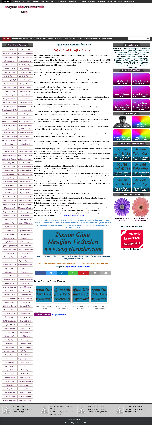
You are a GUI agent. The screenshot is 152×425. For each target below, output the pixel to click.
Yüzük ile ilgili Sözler (25, 396)
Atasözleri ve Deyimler (9, 136)
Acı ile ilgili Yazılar (9, 53)
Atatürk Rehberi (122, 126)
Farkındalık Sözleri (9, 249)
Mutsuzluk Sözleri (9, 313)
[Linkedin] (62, 273)
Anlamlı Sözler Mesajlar (20, 39)
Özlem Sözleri (25, 325)
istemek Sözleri (9, 283)
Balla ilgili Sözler (9, 166)
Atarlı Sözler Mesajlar (25, 133)
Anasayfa (6, 1)
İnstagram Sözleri (9, 279)
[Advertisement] (106, 19)
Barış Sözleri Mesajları (25, 166)
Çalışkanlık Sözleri (25, 219)
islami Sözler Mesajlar (25, 279)
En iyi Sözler (25, 238)
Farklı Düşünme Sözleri (25, 249)
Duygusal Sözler (25, 234)
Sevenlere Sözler (25, 344)
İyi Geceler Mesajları (9, 287)
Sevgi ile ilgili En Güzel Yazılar (141, 219)
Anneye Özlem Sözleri (96, 406)
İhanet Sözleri (9, 272)
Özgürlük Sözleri (25, 321)
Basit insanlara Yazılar (25, 170)
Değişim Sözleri (10, 227)
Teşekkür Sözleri (25, 377)
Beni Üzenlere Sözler (25, 197)
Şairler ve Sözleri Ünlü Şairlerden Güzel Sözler (122, 107)
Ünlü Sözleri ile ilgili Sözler (122, 82)
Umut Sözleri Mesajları (25, 381)
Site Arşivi (82, 1)
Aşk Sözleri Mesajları (25, 129)
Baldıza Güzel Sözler (9, 163)
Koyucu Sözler (25, 302)
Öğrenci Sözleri (10, 317)
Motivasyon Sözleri (9, 310)
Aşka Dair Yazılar (9, 133)
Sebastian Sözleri (9, 340)
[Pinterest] (83, 273)
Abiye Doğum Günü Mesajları (140, 173)
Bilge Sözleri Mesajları (25, 208)
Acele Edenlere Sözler (25, 50)
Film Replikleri (9, 253)
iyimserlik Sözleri (25, 287)
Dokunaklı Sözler (9, 234)
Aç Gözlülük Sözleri (9, 57)
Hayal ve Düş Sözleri (25, 261)
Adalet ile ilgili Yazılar (25, 57)
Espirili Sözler (9, 242)
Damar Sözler (9, 223)
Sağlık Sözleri (25, 336)
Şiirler (25, 366)
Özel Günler (50, 1)
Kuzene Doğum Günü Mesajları (140, 189)
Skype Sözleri (25, 355)
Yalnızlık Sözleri (9, 392)
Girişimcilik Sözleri (25, 253)
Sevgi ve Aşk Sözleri (25, 347)
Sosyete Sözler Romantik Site (24, 9)
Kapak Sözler (9, 291)
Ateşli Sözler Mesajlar (9, 140)
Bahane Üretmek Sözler (25, 155)
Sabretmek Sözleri (9, 336)
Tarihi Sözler (25, 370)
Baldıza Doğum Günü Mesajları (122, 173)
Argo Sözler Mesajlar (9, 114)
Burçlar (79, 39)
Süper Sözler (9, 366)
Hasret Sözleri (9, 261)
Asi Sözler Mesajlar (25, 121)
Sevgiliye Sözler (9, 351)
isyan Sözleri (25, 283)
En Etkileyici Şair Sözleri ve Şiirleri (140, 95)
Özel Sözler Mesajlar (9, 321)
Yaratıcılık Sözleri (25, 392)
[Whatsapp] (73, 273)
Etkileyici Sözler (25, 242)
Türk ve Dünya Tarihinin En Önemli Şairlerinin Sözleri (141, 106)
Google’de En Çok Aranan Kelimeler (122, 138)
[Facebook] (40, 273)
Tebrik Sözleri (9, 374)
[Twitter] (51, 273)
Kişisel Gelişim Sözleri (25, 298)
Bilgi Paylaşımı (70, 39)
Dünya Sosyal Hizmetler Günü (140, 138)
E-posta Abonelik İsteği (126, 1)
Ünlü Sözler (72, 1)
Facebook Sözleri (25, 246)
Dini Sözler (9, 231)
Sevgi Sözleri (9, 347)
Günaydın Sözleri (9, 257)
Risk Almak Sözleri (10, 332)
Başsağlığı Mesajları (9, 178)
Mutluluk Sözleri (25, 310)
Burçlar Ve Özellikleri (9, 215)
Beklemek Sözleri (9, 189)
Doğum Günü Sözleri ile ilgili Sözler (122, 157)
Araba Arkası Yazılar (25, 102)
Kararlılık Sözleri (9, 294)
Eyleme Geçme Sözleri (9, 246)
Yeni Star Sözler (18, 406)
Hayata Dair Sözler (9, 264)
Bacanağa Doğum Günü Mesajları (140, 158)
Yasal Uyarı (112, 1)
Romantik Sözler (38, 1)
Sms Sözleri (9, 359)
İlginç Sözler (25, 272)
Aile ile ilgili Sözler (25, 76)
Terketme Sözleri (9, 377)
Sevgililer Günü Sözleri (133, 406)
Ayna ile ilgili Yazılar (25, 140)
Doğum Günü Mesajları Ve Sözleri (77, 267)
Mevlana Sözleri (25, 306)
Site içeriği (91, 1)
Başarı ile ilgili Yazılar (25, 174)
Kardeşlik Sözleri (25, 294)
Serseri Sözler (25, 340)
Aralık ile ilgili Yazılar (25, 106)
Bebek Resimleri (25, 181)
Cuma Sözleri (9, 219)
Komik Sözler (9, 302)
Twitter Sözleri (9, 381)
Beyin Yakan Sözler (9, 204)
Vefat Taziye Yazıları (9, 389)
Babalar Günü (9, 151)
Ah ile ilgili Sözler (9, 76)
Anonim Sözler (25, 99)
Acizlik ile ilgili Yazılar (25, 53)
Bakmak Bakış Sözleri (25, 159)
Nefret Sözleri (25, 313)
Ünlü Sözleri (9, 385)
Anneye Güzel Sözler (55, 39)
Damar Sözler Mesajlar (92, 39)
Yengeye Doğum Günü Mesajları (122, 189)
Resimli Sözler (25, 328)
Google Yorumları (59, 315)
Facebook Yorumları (42, 315)
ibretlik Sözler (9, 268)
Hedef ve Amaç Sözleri (25, 264)
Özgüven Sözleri (9, 325)
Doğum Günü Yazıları (25, 231)
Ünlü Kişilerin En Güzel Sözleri (140, 82)
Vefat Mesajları (25, 385)
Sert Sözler (9, 344)
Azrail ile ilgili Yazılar (9, 148)
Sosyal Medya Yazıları (25, 359)
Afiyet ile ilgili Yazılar (25, 65)
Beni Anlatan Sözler (9, 197)
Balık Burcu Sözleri (25, 163)
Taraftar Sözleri (9, 370)
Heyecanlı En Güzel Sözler (122, 219)
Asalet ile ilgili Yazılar (9, 121)
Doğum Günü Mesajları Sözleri (73, 215)
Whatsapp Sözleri (25, 389)
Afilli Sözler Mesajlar (9, 65)
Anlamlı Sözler (61, 1)
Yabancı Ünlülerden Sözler (122, 95)
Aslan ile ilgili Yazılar (25, 125)
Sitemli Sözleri (9, 355)
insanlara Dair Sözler (25, 276)
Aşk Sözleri (26, 1)
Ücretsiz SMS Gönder (140, 125)
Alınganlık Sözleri (25, 87)
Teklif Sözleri (25, 374)
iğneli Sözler (25, 268)
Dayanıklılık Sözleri (25, 223)
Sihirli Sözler (25, 351)
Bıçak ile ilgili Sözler (25, 204)
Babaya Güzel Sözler (25, 151)
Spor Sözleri (25, 362)
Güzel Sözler (16, 1)
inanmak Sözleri (9, 276)
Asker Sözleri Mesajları (38, 39)
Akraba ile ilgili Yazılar (9, 80)
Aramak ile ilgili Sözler (9, 110)
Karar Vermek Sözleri (25, 291)
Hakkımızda (102, 1)
